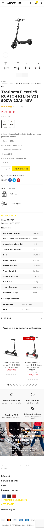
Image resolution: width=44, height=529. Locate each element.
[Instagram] (9, 496)
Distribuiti (10, 180)
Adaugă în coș (21, 169)
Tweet (14, 180)
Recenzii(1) (6, 318)
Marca (3, 220)
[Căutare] (31, 3)
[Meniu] (2, 3)
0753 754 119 (7, 504)
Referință (4, 223)
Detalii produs (8, 216)
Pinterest (18, 180)
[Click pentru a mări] (5, 55)
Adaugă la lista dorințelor (14, 176)
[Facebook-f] (4, 496)
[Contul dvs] (41, 3)
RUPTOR (10, 220)
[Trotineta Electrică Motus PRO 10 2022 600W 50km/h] (11, 347)
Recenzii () (18, 107)
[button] (3, 34)
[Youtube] (14, 496)
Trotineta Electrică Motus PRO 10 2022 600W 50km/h (11, 365)
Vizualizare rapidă (15, 344)
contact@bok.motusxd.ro (14, 500)
